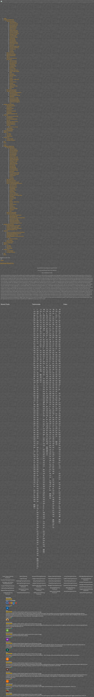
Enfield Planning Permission (55, 583)
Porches (11, 50)
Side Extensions (13, 27)
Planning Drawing (10, 21)
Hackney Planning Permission (70, 583)
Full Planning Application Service (14, 233)
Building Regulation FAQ (12, 113)
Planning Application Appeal (13, 182)
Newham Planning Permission (7, 590)
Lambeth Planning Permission (39, 583)
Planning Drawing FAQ (11, 90)
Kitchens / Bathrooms (14, 79)
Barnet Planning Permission (70, 591)
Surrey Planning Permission (70, 576)
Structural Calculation (14, 99)
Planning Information (11, 54)
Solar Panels (12, 84)
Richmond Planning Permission (39, 576)
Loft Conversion (13, 22)
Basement (12, 45)
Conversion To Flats (14, 97)
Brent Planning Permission (70, 581)
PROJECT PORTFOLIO (8, 131)
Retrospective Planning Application (17, 217)
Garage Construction (14, 47)
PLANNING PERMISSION (9, 19)
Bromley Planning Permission (86, 582)
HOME (5, 18)
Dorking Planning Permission (23, 592)
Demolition (12, 74)
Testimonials (9, 136)
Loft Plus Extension (14, 23)
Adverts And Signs (14, 37)
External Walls (13, 75)
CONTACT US (6, 137)
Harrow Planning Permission (7, 588)
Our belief (9, 134)
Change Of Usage (13, 34)
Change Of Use (13, 66)
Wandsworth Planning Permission (23, 589)
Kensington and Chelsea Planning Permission (7, 583)
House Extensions (14, 25)
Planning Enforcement (14, 100)
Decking (11, 83)
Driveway (12, 51)
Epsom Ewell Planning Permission (55, 588)
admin (2, 260)
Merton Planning (23, 576)
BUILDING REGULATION (9, 104)
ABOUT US (6, 132)
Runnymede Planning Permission (86, 579)
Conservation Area (14, 43)
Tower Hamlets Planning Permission (7, 577)
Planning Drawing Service (12, 121)
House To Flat (13, 68)
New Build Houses (14, 42)
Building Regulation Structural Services (11, 123)
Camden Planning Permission (86, 586)
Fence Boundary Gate (14, 46)
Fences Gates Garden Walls (16, 195)
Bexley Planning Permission (55, 581)
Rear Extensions (13, 26)
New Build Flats (13, 41)
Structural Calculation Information (11, 111)
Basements (12, 67)
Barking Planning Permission (86, 592)
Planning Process (10, 53)
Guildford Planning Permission (70, 578)
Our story (9, 133)
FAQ (4, 141)
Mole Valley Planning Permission (70, 588)
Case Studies (9, 128)
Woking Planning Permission (54, 578)
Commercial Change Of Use (16, 223)
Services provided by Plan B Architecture (12, 117)
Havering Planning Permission (23, 583)
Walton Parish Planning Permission (55, 592)
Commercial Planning (11, 91)
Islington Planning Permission (39, 578)
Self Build (12, 87)
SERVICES (6, 115)
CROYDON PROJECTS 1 (7, 263)
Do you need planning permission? (12, 58)
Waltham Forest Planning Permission (39, 593)
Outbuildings (12, 38)
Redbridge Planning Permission (23, 581)
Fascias (11, 80)
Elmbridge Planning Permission (86, 576)
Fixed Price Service (14, 127)
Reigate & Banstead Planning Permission (86, 589)
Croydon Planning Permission (7, 585)
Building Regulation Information (11, 106)
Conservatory (13, 49)
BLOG (5, 142)
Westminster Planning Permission (39, 589)
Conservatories (13, 82)
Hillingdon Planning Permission (55, 585)
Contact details (10, 138)
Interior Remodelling (14, 33)
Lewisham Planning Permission (70, 585)
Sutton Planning (23, 578)
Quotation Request (11, 140)
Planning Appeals (13, 94)
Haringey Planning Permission (86, 584)
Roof (11, 88)
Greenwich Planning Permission (23, 586)
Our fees (9, 125)
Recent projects (10, 129)
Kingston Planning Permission (54, 576)
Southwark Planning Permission (7, 593)
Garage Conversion (14, 31)
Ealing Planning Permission (39, 581)
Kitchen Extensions (14, 30)
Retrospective (13, 39)
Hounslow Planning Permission (8, 580)
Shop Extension (13, 35)
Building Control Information (10, 109)
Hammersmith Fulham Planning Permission (39, 586)
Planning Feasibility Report (15, 92)
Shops (11, 78)
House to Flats (13, 29)
